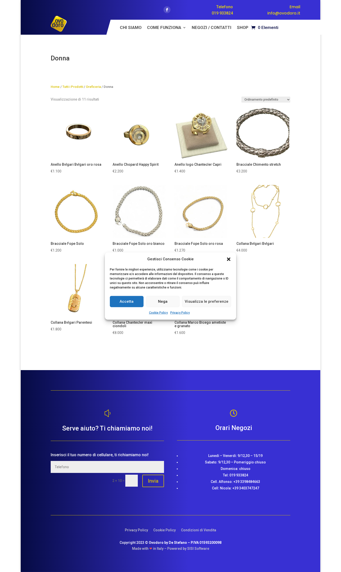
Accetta (127, 301)
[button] (228, 259)
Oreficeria (93, 87)
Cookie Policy (158, 312)
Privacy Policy (180, 312)
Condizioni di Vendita (198, 530)
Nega (163, 301)
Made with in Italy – (149, 549)
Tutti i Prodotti (72, 87)
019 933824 (222, 13)
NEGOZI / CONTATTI (211, 28)
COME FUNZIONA (164, 28)
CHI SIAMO (131, 28)
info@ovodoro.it (283, 13)
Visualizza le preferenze (206, 301)
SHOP (242, 28)
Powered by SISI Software (188, 549)
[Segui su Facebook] (167, 9)
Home (55, 87)
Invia (153, 481)
